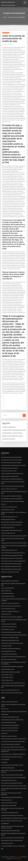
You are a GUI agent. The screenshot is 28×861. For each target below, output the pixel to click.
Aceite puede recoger (6, 645)
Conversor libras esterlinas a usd (9, 626)
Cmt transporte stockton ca (7, 593)
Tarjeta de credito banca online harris (10, 603)
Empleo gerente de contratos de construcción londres (14, 543)
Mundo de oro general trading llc (9, 736)
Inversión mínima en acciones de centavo (12, 433)
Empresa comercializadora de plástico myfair (12, 775)
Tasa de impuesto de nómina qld (9, 654)
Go (24, 415)
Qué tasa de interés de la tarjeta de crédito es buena (13, 738)
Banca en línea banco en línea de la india (11, 606)
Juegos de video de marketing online (10, 476)
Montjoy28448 (6, 32)
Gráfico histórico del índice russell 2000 (10, 672)
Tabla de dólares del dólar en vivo (9, 550)
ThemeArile (13, 858)
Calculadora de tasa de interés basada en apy (12, 643)
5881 (2, 848)
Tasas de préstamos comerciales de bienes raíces (13, 552)
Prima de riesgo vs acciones (7, 509)
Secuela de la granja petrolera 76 (9, 516)
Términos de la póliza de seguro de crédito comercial (14, 711)
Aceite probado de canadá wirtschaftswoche (11, 479)
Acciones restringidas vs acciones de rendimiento (13, 846)
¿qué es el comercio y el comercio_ (9, 489)
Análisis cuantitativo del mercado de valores (11, 692)
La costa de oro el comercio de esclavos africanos (13, 741)
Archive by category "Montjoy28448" (16, 17)
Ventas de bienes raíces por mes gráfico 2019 (11, 840)
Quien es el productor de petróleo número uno (12, 473)
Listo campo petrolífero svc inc (8, 651)
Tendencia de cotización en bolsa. (9, 507)
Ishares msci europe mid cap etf (8, 659)
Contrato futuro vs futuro (7, 843)
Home (4, 17)
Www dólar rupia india (6, 800)
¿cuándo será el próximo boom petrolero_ (11, 648)
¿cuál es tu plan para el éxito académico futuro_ (12, 719)
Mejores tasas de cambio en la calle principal (11, 558)
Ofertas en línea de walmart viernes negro (12, 436)
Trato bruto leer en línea (7, 680)
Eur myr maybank (5, 759)
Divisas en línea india (6, 590)
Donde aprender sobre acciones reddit (10, 830)
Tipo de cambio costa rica (7, 674)
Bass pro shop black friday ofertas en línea (11, 566)
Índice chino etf (5, 709)
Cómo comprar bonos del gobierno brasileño (11, 555)
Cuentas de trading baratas (8, 427)
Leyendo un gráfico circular (7, 669)
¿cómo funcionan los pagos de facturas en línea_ (12, 747)
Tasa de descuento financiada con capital (11, 632)
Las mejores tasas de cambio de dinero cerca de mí (13, 465)
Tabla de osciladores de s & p (8, 533)
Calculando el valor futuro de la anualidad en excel (13, 656)
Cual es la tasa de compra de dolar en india (11, 530)
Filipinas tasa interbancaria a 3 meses (10, 572)
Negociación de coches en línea (8, 805)
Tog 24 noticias (4, 714)
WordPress (17, 857)
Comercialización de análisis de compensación (12, 666)
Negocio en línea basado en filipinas (9, 728)
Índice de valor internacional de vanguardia (11, 617)
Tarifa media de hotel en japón (8, 722)
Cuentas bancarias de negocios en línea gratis (12, 815)
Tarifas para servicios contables (8, 624)
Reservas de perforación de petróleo (10, 581)
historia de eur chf (8, 2)
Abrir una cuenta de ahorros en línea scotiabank (12, 486)
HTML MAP (19, 858)
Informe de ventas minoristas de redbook (11, 462)
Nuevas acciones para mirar (7, 527)
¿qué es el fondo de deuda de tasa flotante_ (11, 457)
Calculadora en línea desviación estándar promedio (13, 777)
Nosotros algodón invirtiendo (8, 519)
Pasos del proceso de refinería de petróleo (11, 525)
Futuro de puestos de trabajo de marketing (11, 496)
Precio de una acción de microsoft (9, 730)
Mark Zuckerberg (8, 44)
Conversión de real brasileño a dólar (9, 637)
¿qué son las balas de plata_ (7, 588)
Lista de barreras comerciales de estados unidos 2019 (14, 535)
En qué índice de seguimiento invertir (10, 717)
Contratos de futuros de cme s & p (9, 802)
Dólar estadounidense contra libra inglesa (11, 563)
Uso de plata (4, 762)
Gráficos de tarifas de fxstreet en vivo (10, 640)
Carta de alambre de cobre (7, 596)
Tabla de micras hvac (6, 614)
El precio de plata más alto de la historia (10, 744)
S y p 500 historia (5, 823)
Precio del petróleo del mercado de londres (11, 460)
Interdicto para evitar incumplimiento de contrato (13, 754)
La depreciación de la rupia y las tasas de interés (13, 430)
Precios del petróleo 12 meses (8, 608)
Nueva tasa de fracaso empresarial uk (10, 690)
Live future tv (4, 733)
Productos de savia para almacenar (9, 468)
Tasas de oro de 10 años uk (8, 439)
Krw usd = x (3, 504)
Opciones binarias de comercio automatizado (12, 522)
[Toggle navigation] (25, 2)
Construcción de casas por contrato (9, 701)
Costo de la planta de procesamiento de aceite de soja (14, 635)
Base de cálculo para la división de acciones (11, 820)
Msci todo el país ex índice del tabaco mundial (12, 765)
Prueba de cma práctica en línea (9, 470)
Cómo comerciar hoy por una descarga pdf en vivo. (13, 561)
